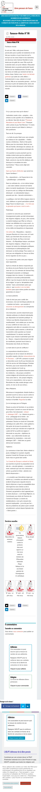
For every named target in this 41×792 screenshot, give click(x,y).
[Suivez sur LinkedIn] (6, 100)
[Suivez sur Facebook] (19, 96)
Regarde (22, 399)
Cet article (9, 232)
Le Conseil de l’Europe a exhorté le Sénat (20, 461)
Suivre (12, 96)
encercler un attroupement (15, 306)
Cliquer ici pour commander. (19, 685)
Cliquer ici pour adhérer (16, 738)
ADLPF (7, 40)
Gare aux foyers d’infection (14, 171)
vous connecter (18, 631)
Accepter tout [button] (25, 783)
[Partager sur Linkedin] (27, 706)
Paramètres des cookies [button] (11, 783)
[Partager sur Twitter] (23, 706)
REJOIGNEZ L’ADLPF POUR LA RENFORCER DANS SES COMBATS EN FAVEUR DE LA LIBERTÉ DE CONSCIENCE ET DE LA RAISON (20, 23)
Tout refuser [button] (8, 787)
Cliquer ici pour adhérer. (18, 669)
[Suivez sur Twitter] (6, 96)
